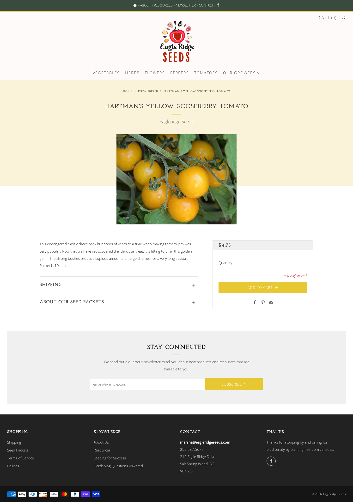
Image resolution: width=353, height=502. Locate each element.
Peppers (179, 73)
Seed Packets (17, 450)
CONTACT (206, 5)
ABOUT (145, 5)
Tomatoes (206, 73)
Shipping (14, 442)
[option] (176, 179)
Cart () (328, 17)
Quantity (225, 263)
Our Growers (239, 73)
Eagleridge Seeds (176, 121)
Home (127, 91)
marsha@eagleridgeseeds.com (205, 442)
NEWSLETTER (186, 5)
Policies (13, 466)
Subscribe (232, 384)
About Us (101, 442)
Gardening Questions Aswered (118, 466)
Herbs (132, 73)
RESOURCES (163, 5)
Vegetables (106, 73)
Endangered (148, 91)
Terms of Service (20, 458)
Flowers (155, 73)
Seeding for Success (110, 458)
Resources (102, 450)
